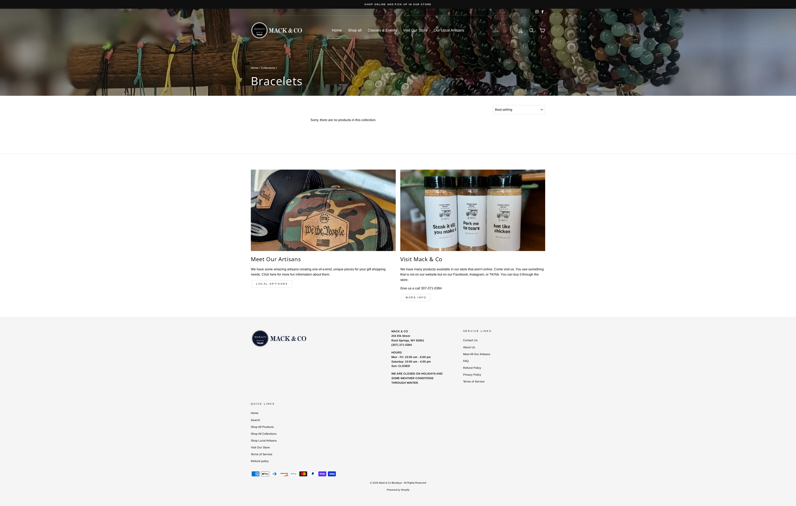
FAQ (466, 361)
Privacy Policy (472, 374)
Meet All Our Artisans (476, 354)
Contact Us (470, 340)
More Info (416, 297)
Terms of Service (474, 381)
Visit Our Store (415, 30)
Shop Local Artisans (264, 440)
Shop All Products (262, 426)
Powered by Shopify (398, 489)
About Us (469, 347)
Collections (268, 67)
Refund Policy (472, 367)
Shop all (355, 30)
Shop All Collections (264, 433)
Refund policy (260, 461)
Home (337, 30)
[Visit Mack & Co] (472, 210)
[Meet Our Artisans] (323, 210)
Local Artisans (272, 283)
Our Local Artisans (449, 30)
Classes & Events (382, 30)
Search (255, 420)
